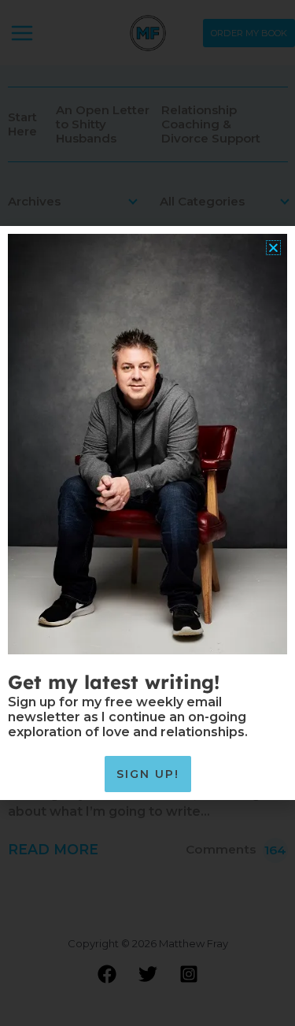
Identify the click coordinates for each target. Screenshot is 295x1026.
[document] (147, 513)
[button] (273, 248)
